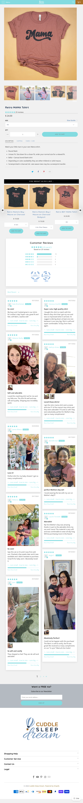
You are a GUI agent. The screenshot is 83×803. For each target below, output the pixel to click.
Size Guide (71, 120)
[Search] (73, 2)
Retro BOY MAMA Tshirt (66, 212)
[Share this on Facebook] (38, 171)
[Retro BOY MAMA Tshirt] (67, 208)
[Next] (75, 47)
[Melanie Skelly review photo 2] (10, 387)
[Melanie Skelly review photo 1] (23, 363)
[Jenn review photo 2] (10, 645)
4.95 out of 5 (47, 247)
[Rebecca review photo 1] (23, 525)
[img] (12, 301)
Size (6, 120)
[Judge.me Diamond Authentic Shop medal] (35, 275)
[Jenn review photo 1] (23, 614)
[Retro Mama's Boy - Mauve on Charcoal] (16, 208)
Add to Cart (16, 231)
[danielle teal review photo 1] (59, 466)
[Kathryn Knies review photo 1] (59, 372)
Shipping (19, 141)
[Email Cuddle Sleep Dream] (49, 777)
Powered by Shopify (52, 786)
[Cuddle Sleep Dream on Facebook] (33, 777)
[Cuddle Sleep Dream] (41, 2)
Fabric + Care (30, 141)
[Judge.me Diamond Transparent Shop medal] (46, 275)
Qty (6, 130)
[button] (10, 112)
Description (9, 141)
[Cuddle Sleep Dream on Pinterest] (41, 777)
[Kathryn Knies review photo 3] (52, 396)
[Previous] (6, 47)
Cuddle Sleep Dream (36, 786)
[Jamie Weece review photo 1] (23, 452)
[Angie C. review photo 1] (59, 594)
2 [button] (40, 676)
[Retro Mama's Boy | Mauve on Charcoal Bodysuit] (41, 208)
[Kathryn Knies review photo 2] (46, 396)
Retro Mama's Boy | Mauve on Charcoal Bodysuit (41, 214)
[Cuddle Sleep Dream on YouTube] (37, 777)
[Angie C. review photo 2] (46, 632)
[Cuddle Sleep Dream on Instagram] (45, 777)
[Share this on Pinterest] (44, 171)
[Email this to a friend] (49, 171)
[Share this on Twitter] (32, 171)
